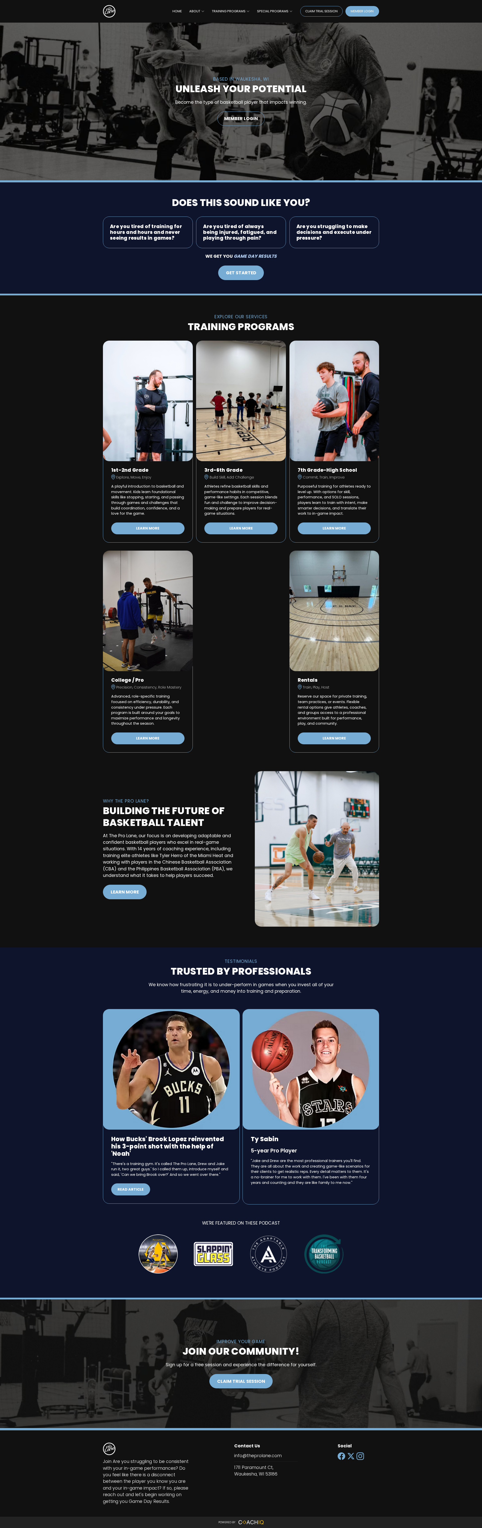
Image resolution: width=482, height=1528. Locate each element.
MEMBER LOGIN (362, 11)
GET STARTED (241, 273)
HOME (177, 11)
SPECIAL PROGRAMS (272, 11)
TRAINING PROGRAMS (229, 11)
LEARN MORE (147, 528)
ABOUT (194, 11)
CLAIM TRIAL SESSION (321, 11)
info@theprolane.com (258, 1456)
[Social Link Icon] (342, 1460)
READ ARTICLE (130, 1189)
